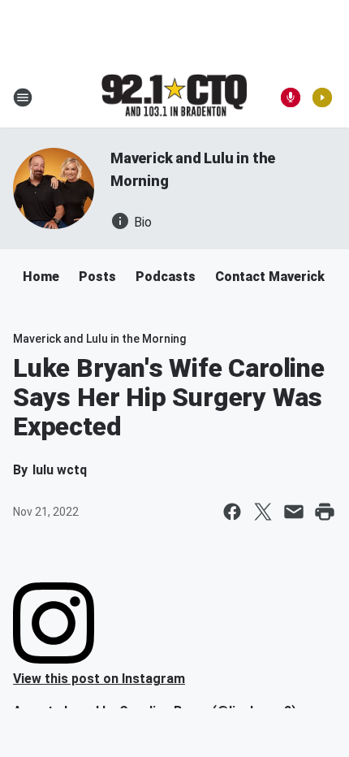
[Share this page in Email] (293, 511)
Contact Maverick (270, 276)
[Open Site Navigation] (22, 97)
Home (41, 276)
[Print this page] (324, 511)
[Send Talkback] (290, 97)
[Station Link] (174, 96)
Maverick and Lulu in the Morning (99, 338)
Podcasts (166, 276)
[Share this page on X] (263, 511)
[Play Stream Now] (322, 97)
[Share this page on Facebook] (232, 511)
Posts (97, 276)
